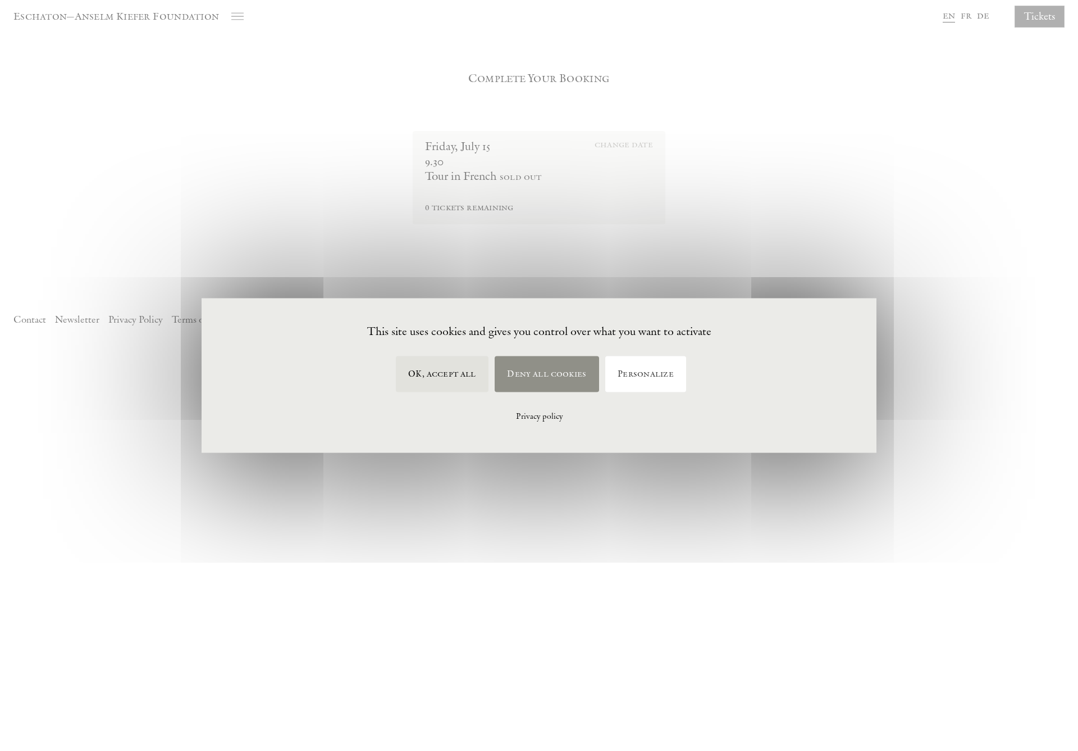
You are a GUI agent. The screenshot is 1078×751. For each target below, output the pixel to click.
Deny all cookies (546, 374)
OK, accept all (442, 374)
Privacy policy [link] (539, 416)
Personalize (646, 374)
